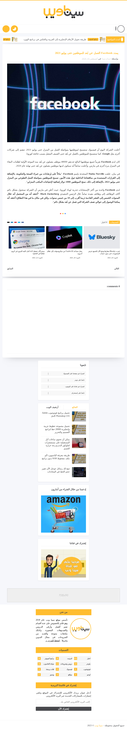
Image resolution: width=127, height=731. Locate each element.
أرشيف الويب (52, 407)
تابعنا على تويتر (79, 380)
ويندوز (52, 675)
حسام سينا (106, 59)
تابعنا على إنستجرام (78, 393)
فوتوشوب (86, 669)
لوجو (88, 675)
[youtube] (27, 725)
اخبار (88, 658)
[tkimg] (27, 39)
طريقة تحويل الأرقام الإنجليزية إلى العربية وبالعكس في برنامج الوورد (67, 39)
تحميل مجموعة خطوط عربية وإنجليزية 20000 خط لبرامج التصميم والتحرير (57, 429)
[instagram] (22, 725)
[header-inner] (63, 12)
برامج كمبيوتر (105, 39)
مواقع (70, 675)
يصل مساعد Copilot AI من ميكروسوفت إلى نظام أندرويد (64, 252)
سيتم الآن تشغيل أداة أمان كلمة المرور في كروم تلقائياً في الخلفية (28, 252)
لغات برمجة (50, 669)
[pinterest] (5, 725)
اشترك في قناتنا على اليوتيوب (74, 386)
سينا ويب (98, 725)
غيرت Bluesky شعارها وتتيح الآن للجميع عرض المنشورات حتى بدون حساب (104, 252)
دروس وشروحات (66, 664)
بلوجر (88, 664)
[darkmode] (14, 28)
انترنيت (69, 658)
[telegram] (11, 725)
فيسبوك (69, 669)
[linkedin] (16, 725)
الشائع (75, 407)
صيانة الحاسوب (49, 664)
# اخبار (104, 222)
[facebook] (38, 725)
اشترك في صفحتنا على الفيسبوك (73, 373)
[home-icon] (121, 28)
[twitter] (32, 725)
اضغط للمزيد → (52, 640)
